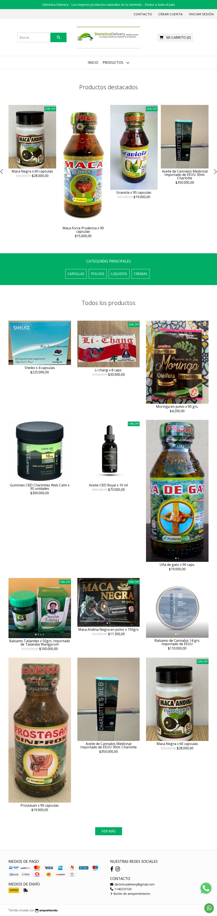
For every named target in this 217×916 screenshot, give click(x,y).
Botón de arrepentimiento (131, 894)
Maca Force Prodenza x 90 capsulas (83, 230)
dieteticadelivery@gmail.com (134, 884)
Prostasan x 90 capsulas (40, 805)
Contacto (143, 14)
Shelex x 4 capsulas (40, 367)
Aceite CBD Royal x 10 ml (108, 485)
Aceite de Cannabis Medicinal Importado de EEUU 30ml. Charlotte (185, 174)
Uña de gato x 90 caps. (177, 564)
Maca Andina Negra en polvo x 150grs (108, 629)
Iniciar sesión (201, 14)
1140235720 (122, 889)
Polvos (97, 273)
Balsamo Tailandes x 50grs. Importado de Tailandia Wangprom (39, 643)
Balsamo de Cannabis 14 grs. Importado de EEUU (177, 642)
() (178, 37)
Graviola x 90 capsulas (133, 192)
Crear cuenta (170, 14)
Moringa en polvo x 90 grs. (177, 406)
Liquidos (119, 273)
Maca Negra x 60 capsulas (32, 171)
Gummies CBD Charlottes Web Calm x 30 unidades (40, 487)
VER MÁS (109, 831)
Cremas (140, 273)
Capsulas (76, 273)
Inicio (93, 62)
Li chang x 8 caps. (108, 370)
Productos (113, 62)
